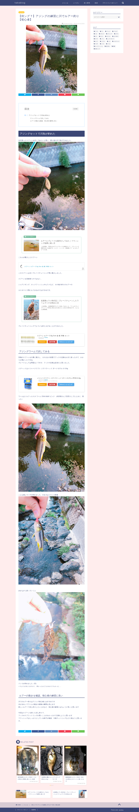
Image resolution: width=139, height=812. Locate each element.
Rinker (46, 337)
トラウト (103, 41)
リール (108, 43)
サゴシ (101, 36)
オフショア (109, 33)
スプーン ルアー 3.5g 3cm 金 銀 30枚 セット (39, 266)
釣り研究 (87, 3)
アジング (108, 31)
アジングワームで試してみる (39, 118)
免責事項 (33, 809)
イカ (96, 33)
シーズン (76, 3)
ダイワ (96, 41)
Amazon (42, 342)
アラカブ (115, 31)
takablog (20, 2)
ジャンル (65, 3)
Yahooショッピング (66, 342)
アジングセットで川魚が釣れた (39, 115)
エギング (102, 33)
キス (96, 36)
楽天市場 (52, 342)
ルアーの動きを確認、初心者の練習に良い (43, 121)
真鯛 (114, 46)
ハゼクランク (116, 41)
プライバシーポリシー (110, 3)
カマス (116, 33)
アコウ (96, 31)
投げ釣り (108, 46)
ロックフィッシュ (99, 46)
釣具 (96, 3)
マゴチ (96, 43)
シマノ (102, 38)
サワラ (96, 38)
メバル (102, 43)
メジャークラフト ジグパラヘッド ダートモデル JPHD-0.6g (59, 378)
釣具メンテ (97, 48)
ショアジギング (110, 38)
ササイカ (108, 36)
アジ (102, 31)
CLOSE (75, 108)
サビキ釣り (116, 36)
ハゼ (109, 41)
